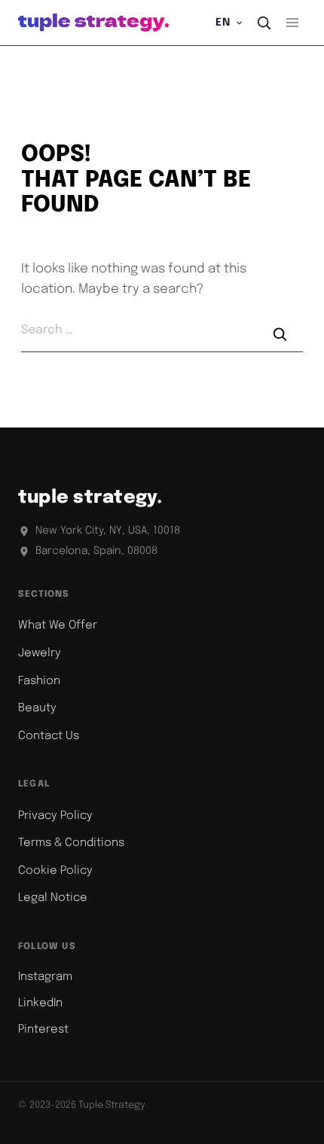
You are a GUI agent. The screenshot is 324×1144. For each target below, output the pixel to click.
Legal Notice (52, 898)
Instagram (45, 977)
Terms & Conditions (71, 843)
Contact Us (48, 736)
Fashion (39, 681)
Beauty (37, 708)
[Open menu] (292, 22)
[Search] (263, 22)
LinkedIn (40, 1003)
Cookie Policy (55, 871)
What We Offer (57, 625)
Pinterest (43, 1030)
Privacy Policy (55, 816)
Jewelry (39, 653)
